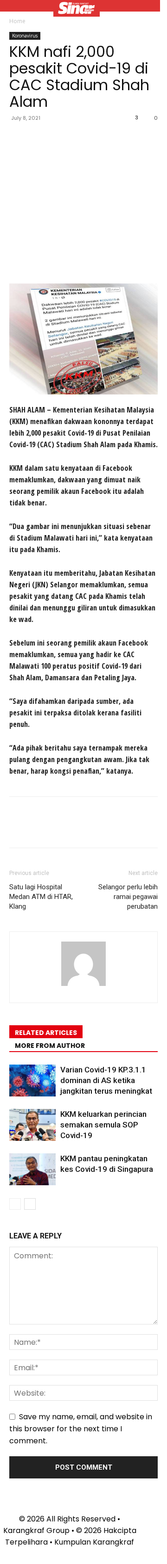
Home (17, 21)
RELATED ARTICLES (46, 1032)
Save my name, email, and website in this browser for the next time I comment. (80, 1428)
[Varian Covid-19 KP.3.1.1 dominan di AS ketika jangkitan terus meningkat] (32, 1080)
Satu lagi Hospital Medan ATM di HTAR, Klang (41, 897)
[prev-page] (15, 1204)
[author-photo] (83, 985)
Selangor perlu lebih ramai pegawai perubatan (128, 897)
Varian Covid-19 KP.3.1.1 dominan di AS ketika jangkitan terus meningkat (106, 1080)
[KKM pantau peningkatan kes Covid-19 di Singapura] (32, 1169)
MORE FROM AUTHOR (50, 1045)
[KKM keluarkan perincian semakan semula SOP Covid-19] (32, 1125)
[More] (104, 138)
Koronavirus (25, 35)
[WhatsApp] (82, 138)
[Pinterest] (61, 138)
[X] (40, 138)
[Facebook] (18, 138)
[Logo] (76, 9)
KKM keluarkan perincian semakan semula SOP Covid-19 (103, 1124)
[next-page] (30, 1204)
